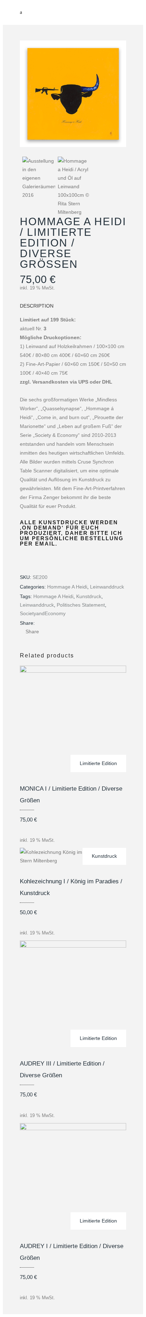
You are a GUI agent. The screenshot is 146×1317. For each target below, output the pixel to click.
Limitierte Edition (98, 763)
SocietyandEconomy (43, 613)
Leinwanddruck (107, 587)
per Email (37, 544)
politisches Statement (81, 605)
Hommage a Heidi (67, 587)
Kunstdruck (88, 596)
